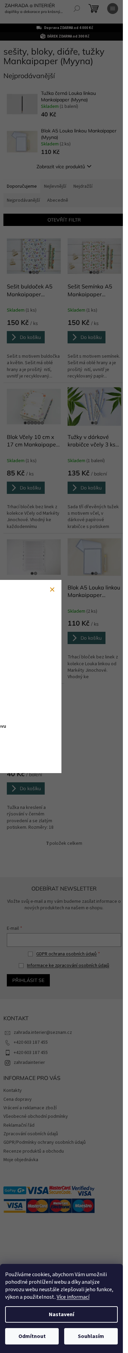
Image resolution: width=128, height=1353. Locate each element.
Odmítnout (32, 1336)
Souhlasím (91, 1336)
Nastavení (61, 1314)
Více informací (73, 1297)
